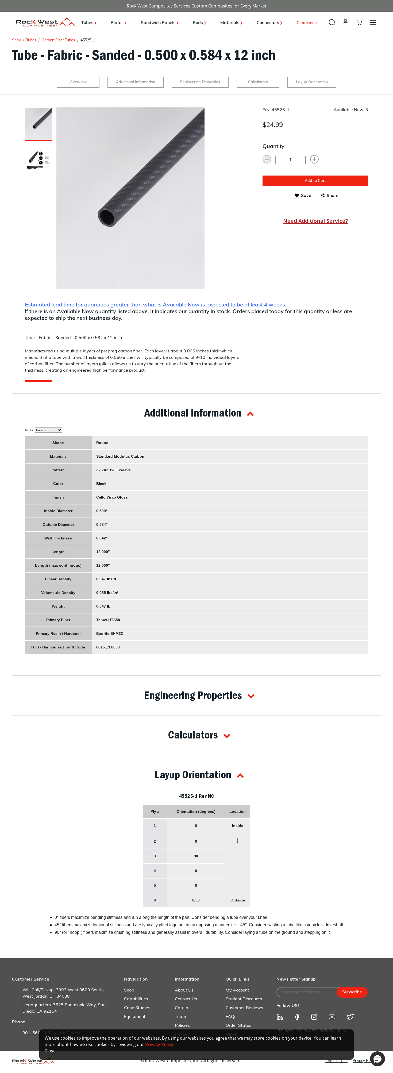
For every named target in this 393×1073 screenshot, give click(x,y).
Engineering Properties (200, 82)
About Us (184, 990)
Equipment (134, 1017)
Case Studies (137, 1008)
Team (180, 1017)
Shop (16, 40)
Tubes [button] (87, 23)
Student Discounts (244, 999)
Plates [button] (118, 23)
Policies (182, 1026)
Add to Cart (315, 181)
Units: (30, 430)
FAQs (231, 1017)
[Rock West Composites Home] (46, 25)
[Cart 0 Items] (362, 22)
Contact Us (186, 999)
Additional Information (135, 82)
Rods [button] (198, 23)
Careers (183, 1008)
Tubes (31, 40)
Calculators (258, 82)
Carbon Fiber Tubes (58, 40)
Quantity (273, 146)
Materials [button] (230, 23)
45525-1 (87, 40)
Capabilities (136, 999)
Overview (78, 82)
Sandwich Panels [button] (158, 23)
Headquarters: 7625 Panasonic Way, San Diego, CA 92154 (64, 1008)
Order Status (238, 1026)
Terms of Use (336, 1061)
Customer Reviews (244, 1008)
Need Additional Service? (315, 220)
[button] (346, 27)
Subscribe (352, 992)
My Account (237, 990)
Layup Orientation (312, 82)
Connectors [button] (268, 23)
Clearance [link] (306, 23)
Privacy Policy (364, 1061)
